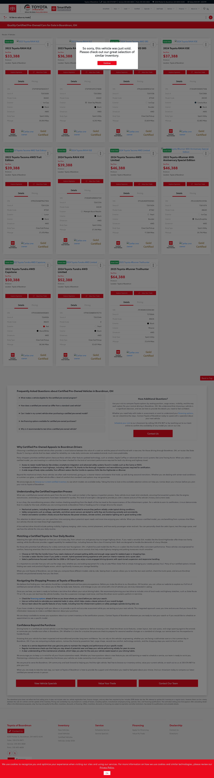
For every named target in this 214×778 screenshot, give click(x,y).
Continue (107, 63)
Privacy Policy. (107, 767)
